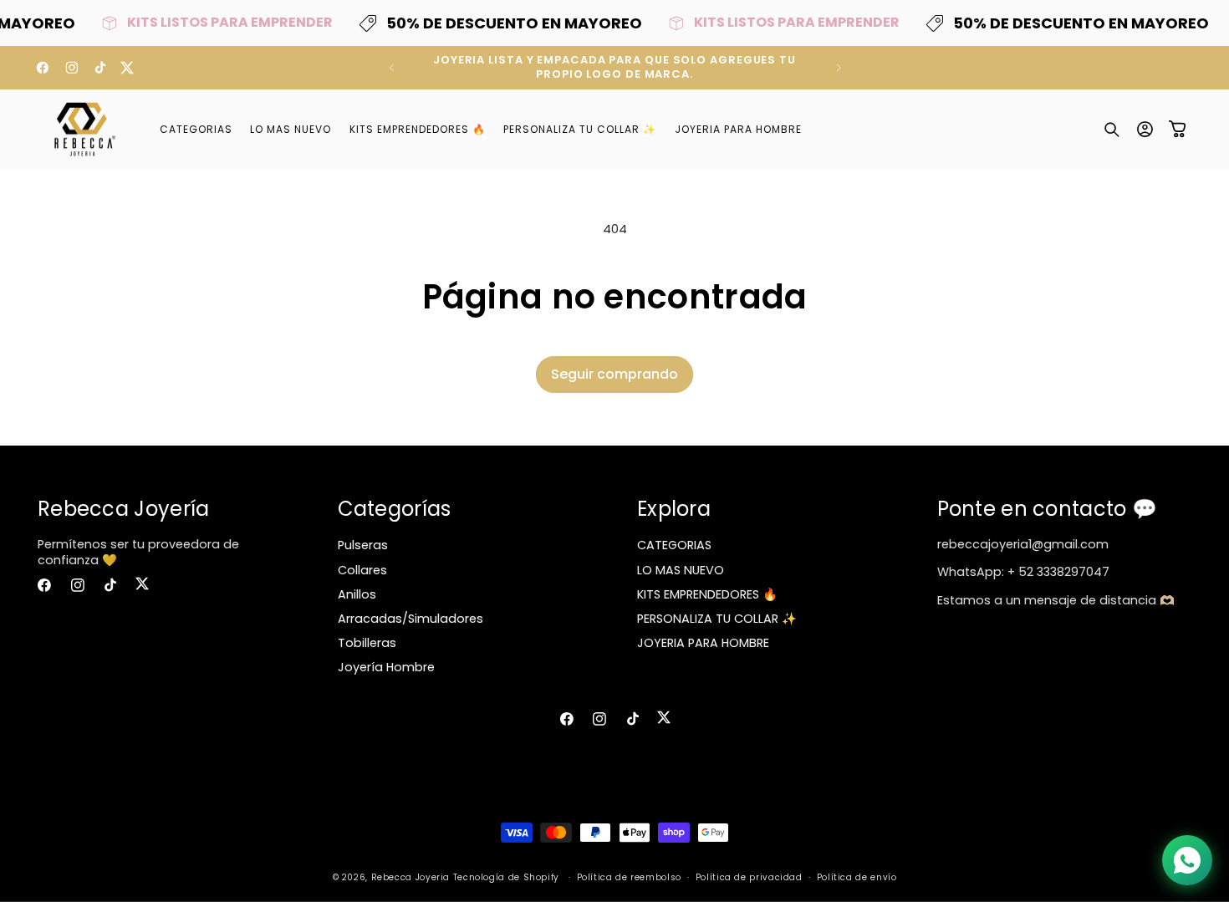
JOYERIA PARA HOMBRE (703, 642)
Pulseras (363, 545)
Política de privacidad (749, 877)
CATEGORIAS (674, 545)
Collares (362, 570)
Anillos (357, 594)
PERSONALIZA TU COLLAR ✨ (717, 618)
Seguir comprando (614, 374)
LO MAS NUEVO (680, 570)
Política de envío (857, 877)
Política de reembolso (629, 877)
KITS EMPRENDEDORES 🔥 (707, 594)
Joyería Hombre (386, 667)
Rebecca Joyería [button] (124, 509)
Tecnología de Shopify (506, 877)
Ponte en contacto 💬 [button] (1047, 509)
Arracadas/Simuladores (410, 618)
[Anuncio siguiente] (839, 67)
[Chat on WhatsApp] (1187, 860)
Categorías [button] (394, 509)
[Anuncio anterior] (391, 67)
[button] (1112, 129)
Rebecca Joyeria (410, 877)
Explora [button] (674, 509)
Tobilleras (367, 642)
